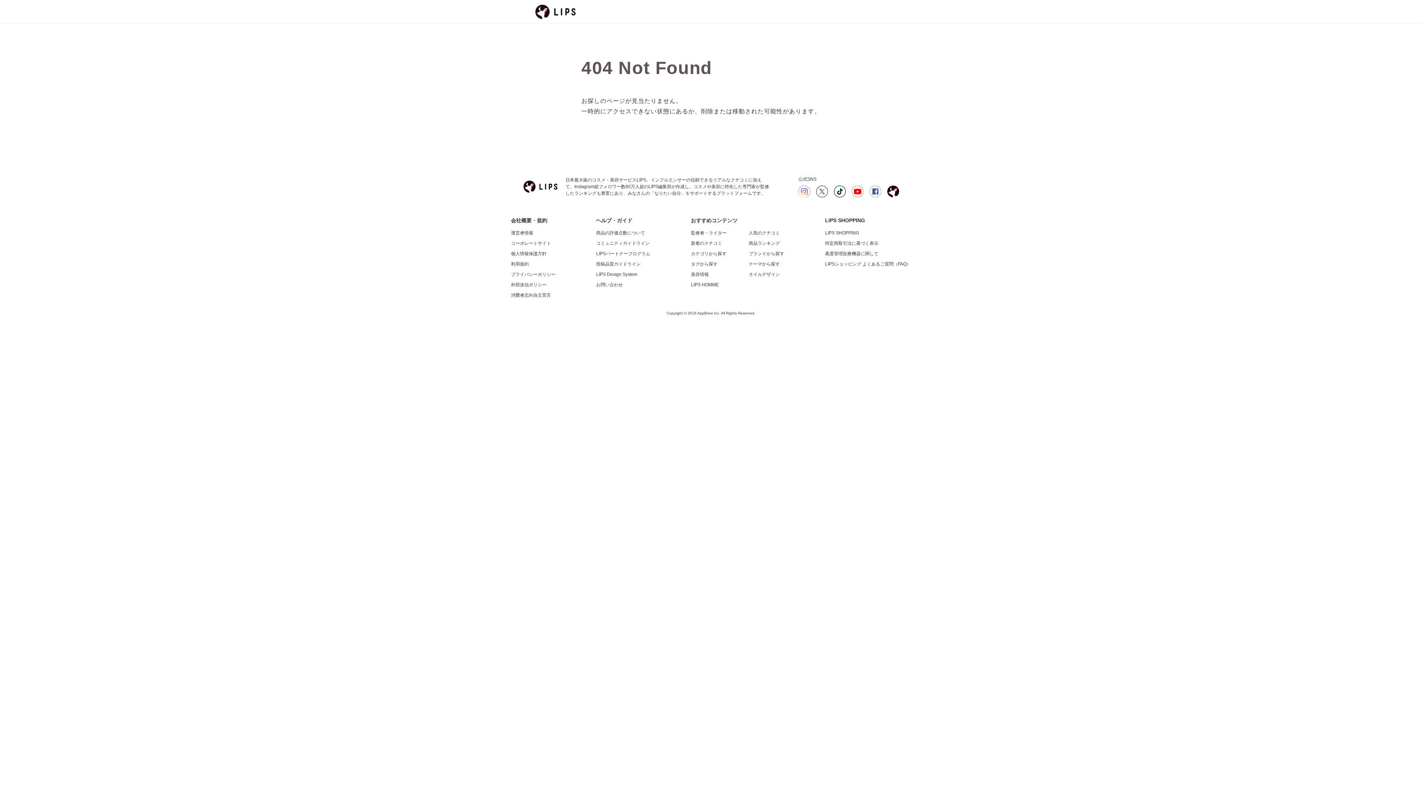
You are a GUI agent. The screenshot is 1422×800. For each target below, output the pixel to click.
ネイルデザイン (764, 274)
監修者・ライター (709, 233)
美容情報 (700, 274)
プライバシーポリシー (533, 274)
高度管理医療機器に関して (851, 253)
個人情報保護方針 (529, 253)
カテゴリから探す (709, 253)
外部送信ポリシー (529, 284)
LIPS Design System (616, 274)
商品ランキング (764, 243)
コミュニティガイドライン (623, 243)
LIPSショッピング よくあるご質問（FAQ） (868, 264)
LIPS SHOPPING (842, 233)
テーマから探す (764, 264)
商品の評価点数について (620, 233)
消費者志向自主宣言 (531, 295)
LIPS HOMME (705, 284)
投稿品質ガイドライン (618, 264)
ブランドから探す (766, 253)
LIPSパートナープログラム (623, 253)
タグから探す (704, 264)
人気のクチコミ (764, 233)
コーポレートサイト (531, 243)
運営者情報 (522, 233)
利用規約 (520, 264)
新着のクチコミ (706, 243)
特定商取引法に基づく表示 (851, 243)
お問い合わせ (609, 284)
